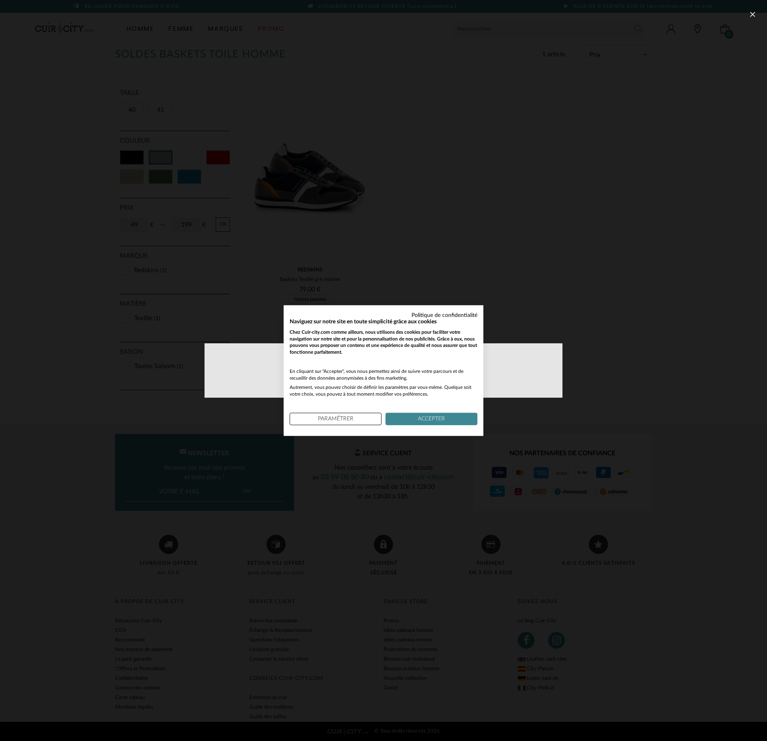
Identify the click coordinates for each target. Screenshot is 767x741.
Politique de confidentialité (444, 315)
